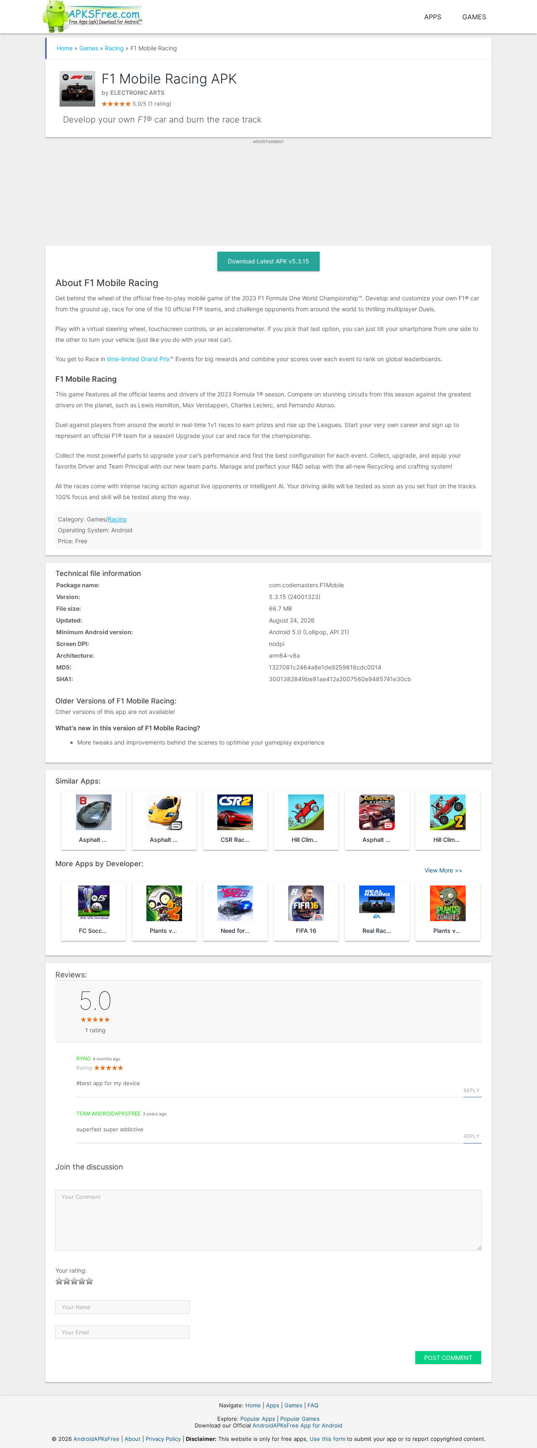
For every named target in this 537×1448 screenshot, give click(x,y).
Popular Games (300, 1418)
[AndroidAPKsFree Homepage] (91, 14)
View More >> (443, 870)
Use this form (327, 1438)
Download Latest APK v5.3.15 (268, 261)
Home (65, 48)
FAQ (313, 1405)
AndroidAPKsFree (96, 1438)
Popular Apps (257, 1418)
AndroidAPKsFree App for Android (297, 1425)
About (133, 1438)
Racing (114, 48)
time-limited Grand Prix (138, 358)
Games (474, 17)
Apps (432, 17)
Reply (472, 1090)
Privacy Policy (163, 1438)
